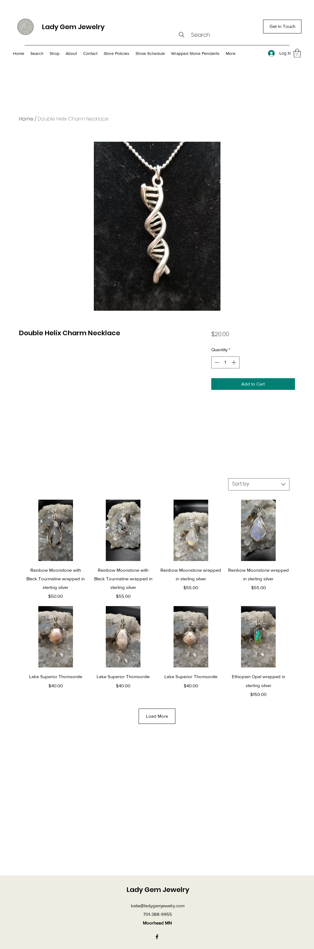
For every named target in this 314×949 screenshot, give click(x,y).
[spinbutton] (225, 362)
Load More (157, 716)
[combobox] (258, 484)
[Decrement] (216, 362)
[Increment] (234, 362)
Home (26, 118)
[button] (297, 53)
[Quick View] (55, 530)
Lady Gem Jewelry (73, 27)
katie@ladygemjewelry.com (158, 905)
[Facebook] (157, 937)
